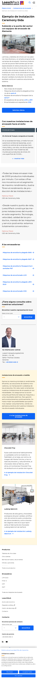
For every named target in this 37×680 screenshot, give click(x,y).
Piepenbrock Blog (7, 605)
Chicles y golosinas (8, 563)
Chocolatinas (6, 556)
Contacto (5, 611)
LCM (25, 100)
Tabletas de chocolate (9, 553)
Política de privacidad (8, 650)
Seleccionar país (7, 313)
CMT (3, 584)
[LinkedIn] (2, 642)
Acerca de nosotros (8, 602)
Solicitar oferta (18, 110)
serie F (6, 98)
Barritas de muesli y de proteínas (12, 559)
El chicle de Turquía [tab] (8, 130)
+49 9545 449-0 (12, 362)
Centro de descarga (8, 608)
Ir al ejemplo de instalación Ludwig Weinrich (17, 532)
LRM (30, 100)
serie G (13, 93)
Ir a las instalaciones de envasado (18, 416)
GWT (3, 587)
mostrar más (19, 159)
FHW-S (4, 581)
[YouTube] (7, 642)
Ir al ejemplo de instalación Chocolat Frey (18, 474)
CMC (29, 102)
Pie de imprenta (22, 650)
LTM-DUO (5, 578)
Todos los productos (8, 568)
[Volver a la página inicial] (14, 3)
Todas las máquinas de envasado (12, 592)
